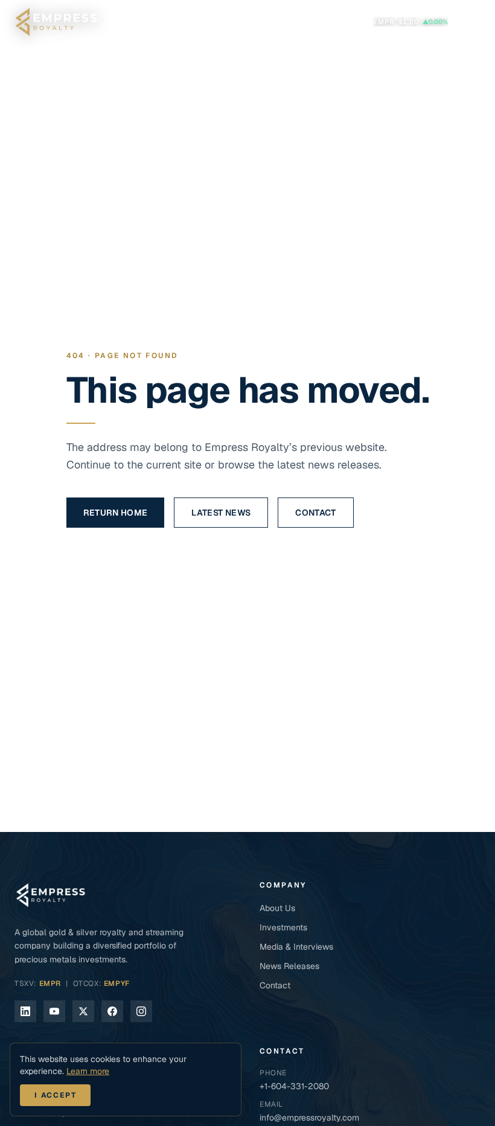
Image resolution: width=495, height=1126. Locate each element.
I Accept (55, 1095)
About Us (277, 908)
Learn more (87, 1071)
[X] (83, 1011)
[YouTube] (54, 1011)
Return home (115, 512)
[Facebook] (112, 1011)
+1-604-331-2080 (294, 1086)
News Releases (289, 966)
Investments (283, 927)
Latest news (221, 512)
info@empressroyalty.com (309, 1117)
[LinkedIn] (25, 1011)
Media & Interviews (296, 946)
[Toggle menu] (468, 21)
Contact (315, 512)
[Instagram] (141, 1011)
